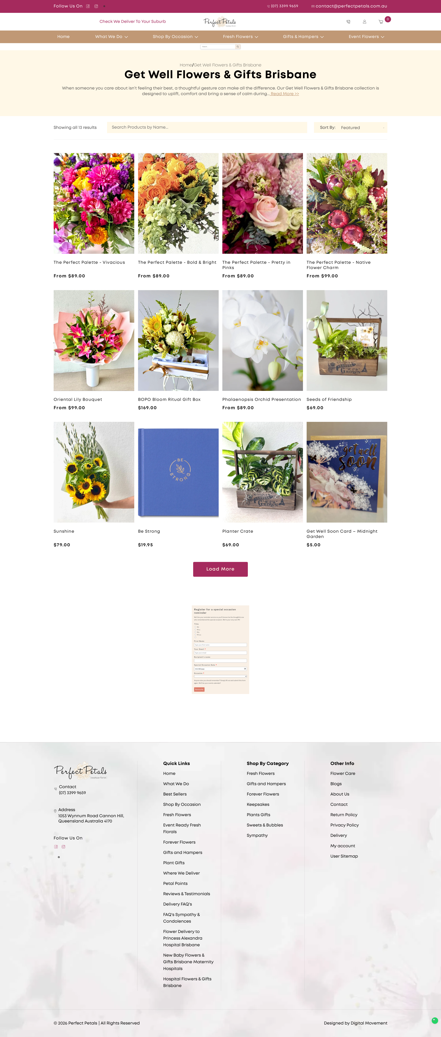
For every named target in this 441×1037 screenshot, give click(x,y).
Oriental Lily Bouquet (78, 400)
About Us (339, 794)
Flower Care (342, 774)
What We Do (109, 37)
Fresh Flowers (238, 37)
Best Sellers (175, 794)
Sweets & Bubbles (265, 825)
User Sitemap (344, 856)
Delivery (338, 835)
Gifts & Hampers (300, 37)
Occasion (199, 673)
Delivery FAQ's (177, 904)
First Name (199, 641)
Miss (199, 635)
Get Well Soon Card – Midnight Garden (342, 534)
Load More (220, 569)
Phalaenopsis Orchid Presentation (261, 400)
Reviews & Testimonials (186, 894)
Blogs (336, 784)
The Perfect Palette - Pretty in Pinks (256, 265)
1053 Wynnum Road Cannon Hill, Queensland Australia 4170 (91, 818)
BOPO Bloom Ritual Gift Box (169, 400)
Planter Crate (237, 531)
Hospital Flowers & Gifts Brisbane (187, 982)
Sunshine (64, 531)
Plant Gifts (174, 863)
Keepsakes (258, 805)
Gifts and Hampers (182, 853)
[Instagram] (96, 6)
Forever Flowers (179, 842)
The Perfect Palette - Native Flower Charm (339, 265)
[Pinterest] (104, 6)
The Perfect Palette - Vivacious (89, 262)
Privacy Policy (344, 825)
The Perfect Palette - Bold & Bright (177, 262)
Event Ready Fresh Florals (182, 828)
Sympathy (257, 835)
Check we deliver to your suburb (133, 22)
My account (342, 846)
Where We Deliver (181, 873)
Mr (198, 627)
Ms (198, 632)
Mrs (198, 630)
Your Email (200, 649)
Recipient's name (202, 657)
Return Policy (344, 815)
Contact (339, 805)
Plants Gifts (258, 815)
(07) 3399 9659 (284, 6)
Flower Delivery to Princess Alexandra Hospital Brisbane (182, 938)
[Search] (237, 46)
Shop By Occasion (173, 37)
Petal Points (175, 884)
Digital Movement (369, 1023)
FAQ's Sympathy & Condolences (181, 918)
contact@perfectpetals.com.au (351, 6)
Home (186, 65)
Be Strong (149, 531)
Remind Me (199, 689)
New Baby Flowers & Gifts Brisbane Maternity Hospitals (188, 962)
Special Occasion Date (205, 665)
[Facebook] (88, 6)
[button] (128, 36)
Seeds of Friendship (329, 400)
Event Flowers (364, 37)
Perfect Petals (82, 1023)
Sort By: (328, 128)
